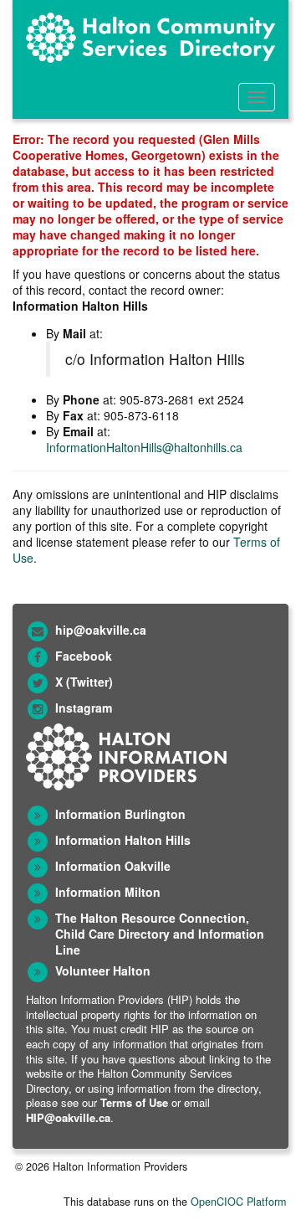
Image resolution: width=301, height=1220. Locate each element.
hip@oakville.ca (100, 629)
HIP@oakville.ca (68, 1117)
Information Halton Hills (123, 839)
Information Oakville (113, 865)
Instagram (83, 707)
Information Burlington (120, 814)
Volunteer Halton (102, 970)
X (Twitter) (84, 681)
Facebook (83, 655)
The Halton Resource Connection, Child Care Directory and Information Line (159, 933)
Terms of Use (134, 1102)
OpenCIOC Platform (238, 1201)
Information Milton (108, 891)
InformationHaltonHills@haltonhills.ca (144, 447)
